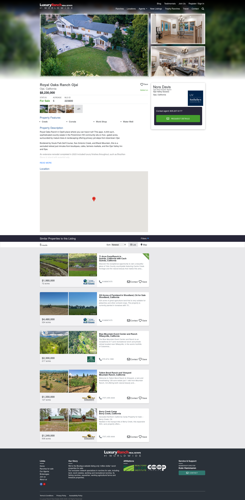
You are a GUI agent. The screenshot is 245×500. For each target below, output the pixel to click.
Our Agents (44, 471)
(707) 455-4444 (108, 397)
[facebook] (41, 484)
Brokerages (44, 474)
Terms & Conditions (46, 495)
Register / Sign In (196, 3)
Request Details (180, 118)
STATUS (43, 97)
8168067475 (107, 281)
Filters (143, 238)
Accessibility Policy (75, 495)
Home (42, 466)
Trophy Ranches (172, 8)
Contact (195, 8)
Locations (131, 8)
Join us (43, 476)
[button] (94, 45)
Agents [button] (142, 8)
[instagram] (44, 484)
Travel (186, 8)
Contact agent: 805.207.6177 (169, 111)
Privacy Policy (61, 495)
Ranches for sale (46, 468)
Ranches (120, 8)
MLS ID (68, 97)
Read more (46, 162)
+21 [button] (78, 108)
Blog (159, 3)
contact (193, 473)
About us (43, 479)
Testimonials (170, 3)
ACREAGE (57, 97)
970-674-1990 (108, 359)
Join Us (182, 3)
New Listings (156, 8)
